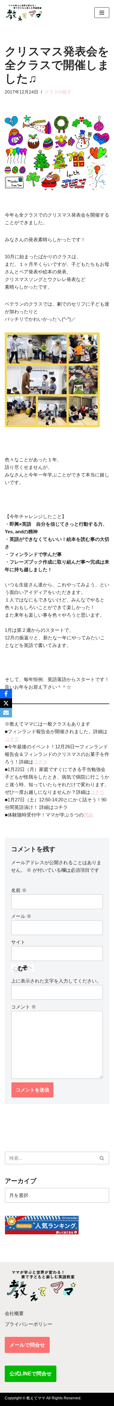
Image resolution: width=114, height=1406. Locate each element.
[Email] (6, 712)
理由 (88, 814)
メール (21, 916)
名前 (19, 890)
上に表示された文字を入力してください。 (56, 981)
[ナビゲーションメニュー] (101, 12)
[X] (6, 703)
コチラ (12, 739)
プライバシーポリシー (28, 1324)
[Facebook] (6, 693)
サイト (18, 942)
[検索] (102, 1158)
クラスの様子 (58, 92)
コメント (23, 1006)
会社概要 (14, 1313)
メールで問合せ (27, 1345)
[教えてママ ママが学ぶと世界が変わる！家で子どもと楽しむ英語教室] (24, 12)
